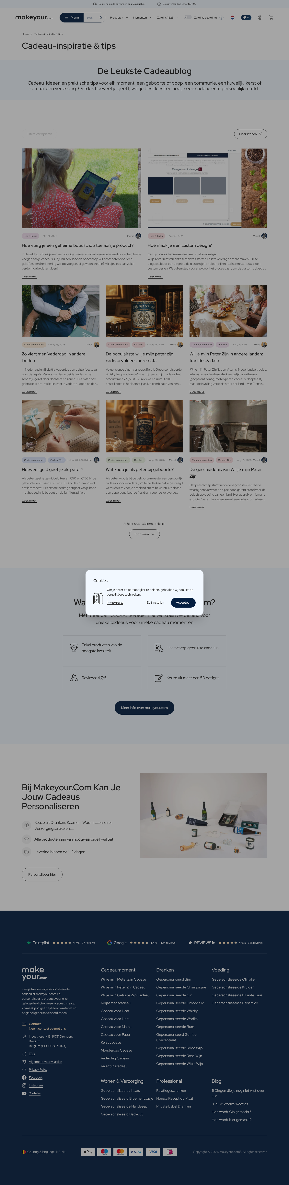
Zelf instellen (155, 602)
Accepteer (183, 602)
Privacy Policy (115, 602)
